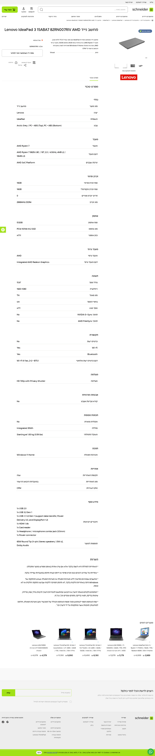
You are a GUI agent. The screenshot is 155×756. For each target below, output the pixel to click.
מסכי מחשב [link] (75, 16)
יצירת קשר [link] (129, 2)
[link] (3, 230)
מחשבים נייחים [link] (121, 16)
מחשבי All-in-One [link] (54, 731)
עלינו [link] (151, 2)
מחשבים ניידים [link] (147, 16)
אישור (39, 752)
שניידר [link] (123, 718)
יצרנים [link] (4, 16)
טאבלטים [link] (98, 16)
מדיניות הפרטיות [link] (120, 725)
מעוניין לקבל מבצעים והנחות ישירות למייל (51, 702)
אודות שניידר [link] (121, 722)
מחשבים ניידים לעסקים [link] (41, 723)
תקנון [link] (124, 729)
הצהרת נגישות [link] (106, 725)
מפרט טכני (94, 78)
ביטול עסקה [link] (122, 735)
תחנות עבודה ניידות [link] (39, 731)
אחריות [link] (108, 735)
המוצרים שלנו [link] (55, 718)
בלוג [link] (91, 725)
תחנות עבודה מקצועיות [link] (56, 736)
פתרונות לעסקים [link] (27, 16)
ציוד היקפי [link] (52, 16)
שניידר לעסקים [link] (141, 2)
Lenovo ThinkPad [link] (39, 735)
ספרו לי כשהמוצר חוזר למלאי (22, 53)
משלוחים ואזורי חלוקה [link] (106, 730)
